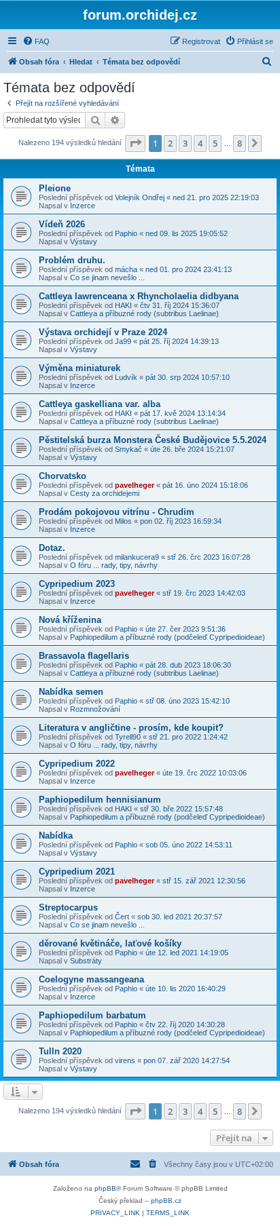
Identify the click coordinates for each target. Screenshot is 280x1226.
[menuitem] (36, 41)
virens (125, 1060)
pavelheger (134, 485)
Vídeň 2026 (62, 224)
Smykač (128, 449)
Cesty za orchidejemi (104, 493)
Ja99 (123, 341)
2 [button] (170, 143)
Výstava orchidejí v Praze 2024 (103, 332)
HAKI (123, 305)
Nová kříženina (70, 620)
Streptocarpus (68, 907)
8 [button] (239, 143)
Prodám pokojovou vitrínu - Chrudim (116, 512)
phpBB (105, 1188)
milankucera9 (137, 557)
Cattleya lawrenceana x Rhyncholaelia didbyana (139, 296)
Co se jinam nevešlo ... (107, 277)
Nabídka (56, 835)
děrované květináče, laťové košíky (110, 943)
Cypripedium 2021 (77, 871)
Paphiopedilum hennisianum (100, 799)
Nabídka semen (71, 692)
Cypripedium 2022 (77, 764)
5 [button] (215, 143)
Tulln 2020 (60, 1051)
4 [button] (200, 143)
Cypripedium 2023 (77, 584)
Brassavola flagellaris (84, 656)
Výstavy (83, 241)
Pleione (55, 188)
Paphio (126, 233)
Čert (122, 917)
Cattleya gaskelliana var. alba (99, 404)
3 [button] (185, 143)
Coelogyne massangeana (91, 979)
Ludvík (126, 377)
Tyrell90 (128, 737)
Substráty (86, 961)
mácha (126, 269)
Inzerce (82, 206)
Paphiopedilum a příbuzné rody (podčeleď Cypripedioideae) (167, 637)
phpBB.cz (166, 1200)
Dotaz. (52, 548)
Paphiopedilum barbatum (92, 1015)
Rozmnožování (95, 709)
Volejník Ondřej (139, 197)
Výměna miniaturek (79, 368)
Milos (123, 521)
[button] (135, 143)
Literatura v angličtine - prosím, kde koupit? (131, 728)
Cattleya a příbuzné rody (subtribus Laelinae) (144, 313)
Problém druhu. (72, 260)
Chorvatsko (62, 476)
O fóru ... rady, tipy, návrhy (114, 565)
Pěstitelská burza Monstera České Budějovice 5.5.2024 (152, 440)
